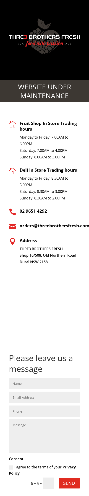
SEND (69, 483)
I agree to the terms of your (42, 470)
